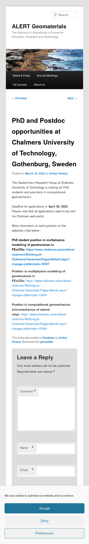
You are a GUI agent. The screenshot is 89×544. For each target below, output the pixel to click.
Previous (19, 98)
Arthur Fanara (58, 173)
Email (27, 470)
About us (39, 84)
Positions (48, 338)
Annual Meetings (47, 75)
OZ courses (20, 84)
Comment (28, 391)
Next (72, 98)
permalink (46, 342)
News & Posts (21, 75)
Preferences (44, 533)
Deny (45, 521)
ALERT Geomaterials (39, 26)
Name (27, 447)
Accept (44, 508)
